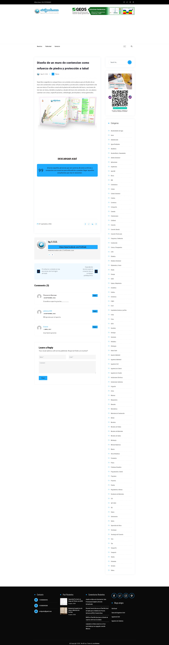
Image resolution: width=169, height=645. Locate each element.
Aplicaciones (114, 162)
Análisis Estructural (115, 158)
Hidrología (113, 346)
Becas (112, 176)
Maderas (113, 395)
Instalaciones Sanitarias (117, 382)
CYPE (112, 252)
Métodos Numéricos (116, 445)
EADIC (112, 279)
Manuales (113, 404)
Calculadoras (114, 184)
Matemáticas (114, 409)
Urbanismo (113, 561)
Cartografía (114, 207)
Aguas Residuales (115, 144)
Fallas (112, 315)
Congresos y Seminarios (117, 238)
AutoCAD (113, 171)
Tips (112, 543)
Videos (112, 570)
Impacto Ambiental (115, 355)
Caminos (113, 198)
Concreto (113, 225)
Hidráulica (113, 341)
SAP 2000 (113, 503)
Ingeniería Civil (114, 364)
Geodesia (113, 328)
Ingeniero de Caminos (117, 621)
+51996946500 (43, 605)
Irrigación (113, 386)
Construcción (114, 243)
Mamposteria (114, 400)
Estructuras (113, 297)
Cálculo (113, 189)
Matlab (112, 418)
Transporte (113, 552)
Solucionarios (114, 516)
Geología (113, 332)
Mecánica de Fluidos (116, 427)
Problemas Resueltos (116, 467)
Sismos (112, 512)
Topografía (114, 548)
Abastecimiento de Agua (117, 131)
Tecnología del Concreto (117, 534)
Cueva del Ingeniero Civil (118, 613)
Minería (113, 449)
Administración (114, 140)
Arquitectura (114, 167)
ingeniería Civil (116, 617)
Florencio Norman (50, 295)
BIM (112, 180)
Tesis (112, 539)
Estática (113, 292)
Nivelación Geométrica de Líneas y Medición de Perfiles (75, 610)
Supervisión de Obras (116, 525)
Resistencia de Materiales (117, 494)
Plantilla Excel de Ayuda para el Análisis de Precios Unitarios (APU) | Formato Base (97, 610)
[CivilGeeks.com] (46, 11)
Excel (112, 306)
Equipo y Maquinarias (116, 283)
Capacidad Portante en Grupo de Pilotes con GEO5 (75, 600)
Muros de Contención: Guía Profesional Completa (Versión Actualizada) (96, 601)
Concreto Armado (115, 229)
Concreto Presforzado (116, 234)
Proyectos (113, 481)
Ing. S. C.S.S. (52, 241)
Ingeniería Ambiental (116, 359)
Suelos (112, 521)
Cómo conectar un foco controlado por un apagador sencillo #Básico (96, 626)
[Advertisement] (84, 30)
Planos (57, 74)
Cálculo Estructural (115, 193)
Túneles (113, 557)
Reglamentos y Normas (116, 489)
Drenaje (113, 274)
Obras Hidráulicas (115, 454)
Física (112, 319)
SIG (112, 507)
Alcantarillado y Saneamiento (118, 153)
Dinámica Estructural (116, 261)
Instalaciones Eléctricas (117, 377)
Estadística (113, 288)
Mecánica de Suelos (116, 436)
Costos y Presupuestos (116, 247)
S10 (112, 498)
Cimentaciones (114, 216)
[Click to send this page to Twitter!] (88, 224)
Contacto (57, 46)
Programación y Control (117, 472)
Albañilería (113, 149)
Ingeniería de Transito (116, 373)
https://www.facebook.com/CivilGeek (72, 247)
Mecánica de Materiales (117, 431)
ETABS (112, 301)
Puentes (113, 485)
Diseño (112, 270)
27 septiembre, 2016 (45, 224)
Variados (113, 566)
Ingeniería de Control (116, 368)
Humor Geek (114, 350)
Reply (95, 295)
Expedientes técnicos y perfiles (118, 310)
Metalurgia (113, 440)
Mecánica (113, 422)
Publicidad (48, 46)
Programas (113, 476)
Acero (112, 135)
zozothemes (96, 643)
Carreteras (113, 202)
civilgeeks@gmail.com (45, 611)
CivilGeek (113, 220)
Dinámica (113, 256)
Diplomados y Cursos (116, 265)
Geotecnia (113, 337)
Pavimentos (114, 458)
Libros (112, 391)
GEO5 (112, 324)
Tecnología (113, 530)
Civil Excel (114, 608)
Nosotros (39, 46)
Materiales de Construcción (117, 413)
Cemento (113, 211)
